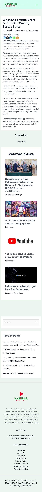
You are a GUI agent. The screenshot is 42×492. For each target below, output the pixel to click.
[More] (17, 37)
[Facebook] (4, 37)
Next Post (21, 141)
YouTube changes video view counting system (19, 255)
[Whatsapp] (14, 37)
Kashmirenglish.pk (23, 436)
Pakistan (8, 195)
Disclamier (21, 450)
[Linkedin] (10, 37)
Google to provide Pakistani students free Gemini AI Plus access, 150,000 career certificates (19, 185)
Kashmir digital (26, 486)
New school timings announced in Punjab (18, 373)
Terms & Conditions (21, 469)
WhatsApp (33, 41)
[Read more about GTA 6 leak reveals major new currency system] (21, 209)
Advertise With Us (21, 464)
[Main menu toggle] (36, 4)
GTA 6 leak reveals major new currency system (20, 222)
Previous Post (21, 135)
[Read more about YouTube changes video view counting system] (21, 242)
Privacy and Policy (21, 466)
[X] (7, 37)
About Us (21, 453)
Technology (33, 30)
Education (9, 293)
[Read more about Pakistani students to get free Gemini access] (21, 275)
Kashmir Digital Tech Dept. (26, 483)
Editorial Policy (21, 461)
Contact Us (21, 456)
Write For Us (21, 458)
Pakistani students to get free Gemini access (20, 288)
